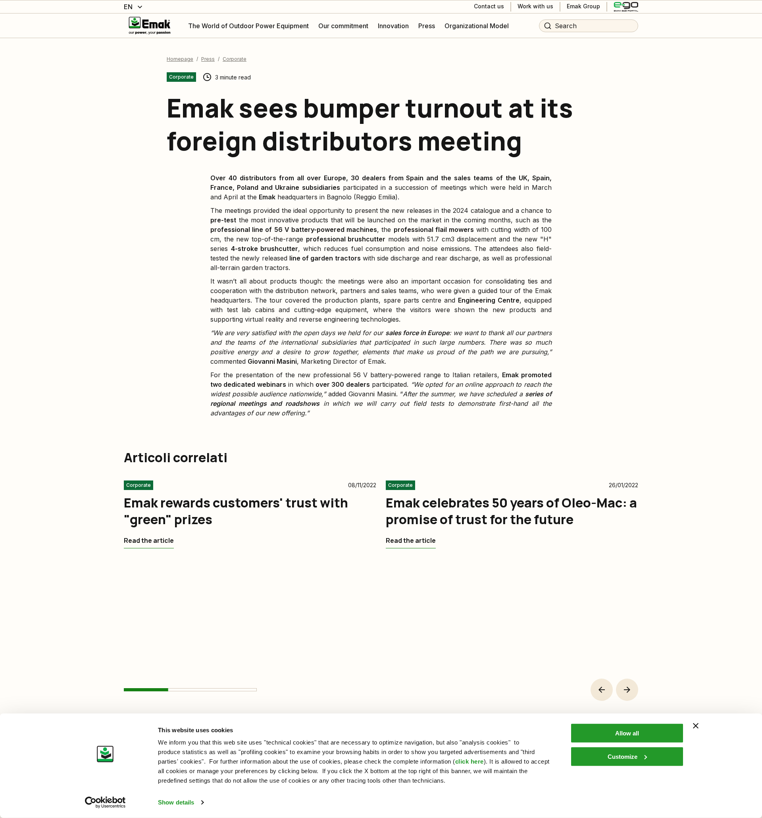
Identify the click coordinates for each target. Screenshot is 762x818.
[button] (602, 690)
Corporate (234, 59)
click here (469, 761)
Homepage (180, 59)
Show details (176, 802)
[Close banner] (695, 726)
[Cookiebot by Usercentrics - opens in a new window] (105, 802)
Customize (622, 756)
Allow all (627, 733)
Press (208, 59)
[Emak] (149, 26)
